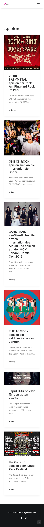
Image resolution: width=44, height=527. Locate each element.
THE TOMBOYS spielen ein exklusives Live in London (21, 336)
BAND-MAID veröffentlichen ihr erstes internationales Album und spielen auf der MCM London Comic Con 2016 (22, 244)
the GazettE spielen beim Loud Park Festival (22, 465)
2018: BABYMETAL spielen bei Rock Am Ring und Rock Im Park (22, 83)
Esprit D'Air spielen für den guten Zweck (22, 394)
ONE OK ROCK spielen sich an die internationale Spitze (22, 167)
